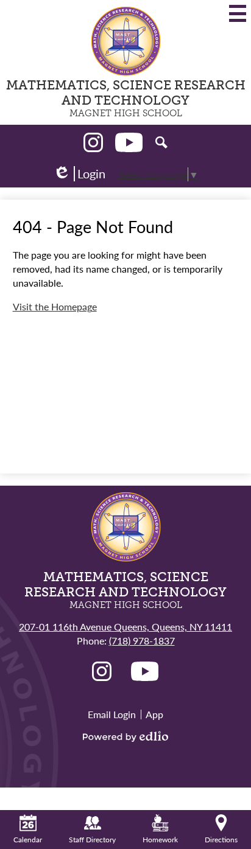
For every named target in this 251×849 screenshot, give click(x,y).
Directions (221, 839)
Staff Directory (92, 839)
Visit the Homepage (55, 306)
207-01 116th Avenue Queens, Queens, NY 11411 (125, 627)
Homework (160, 839)
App (154, 714)
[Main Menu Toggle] (237, 13)
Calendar (27, 839)
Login (79, 173)
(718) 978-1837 (142, 641)
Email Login (112, 714)
